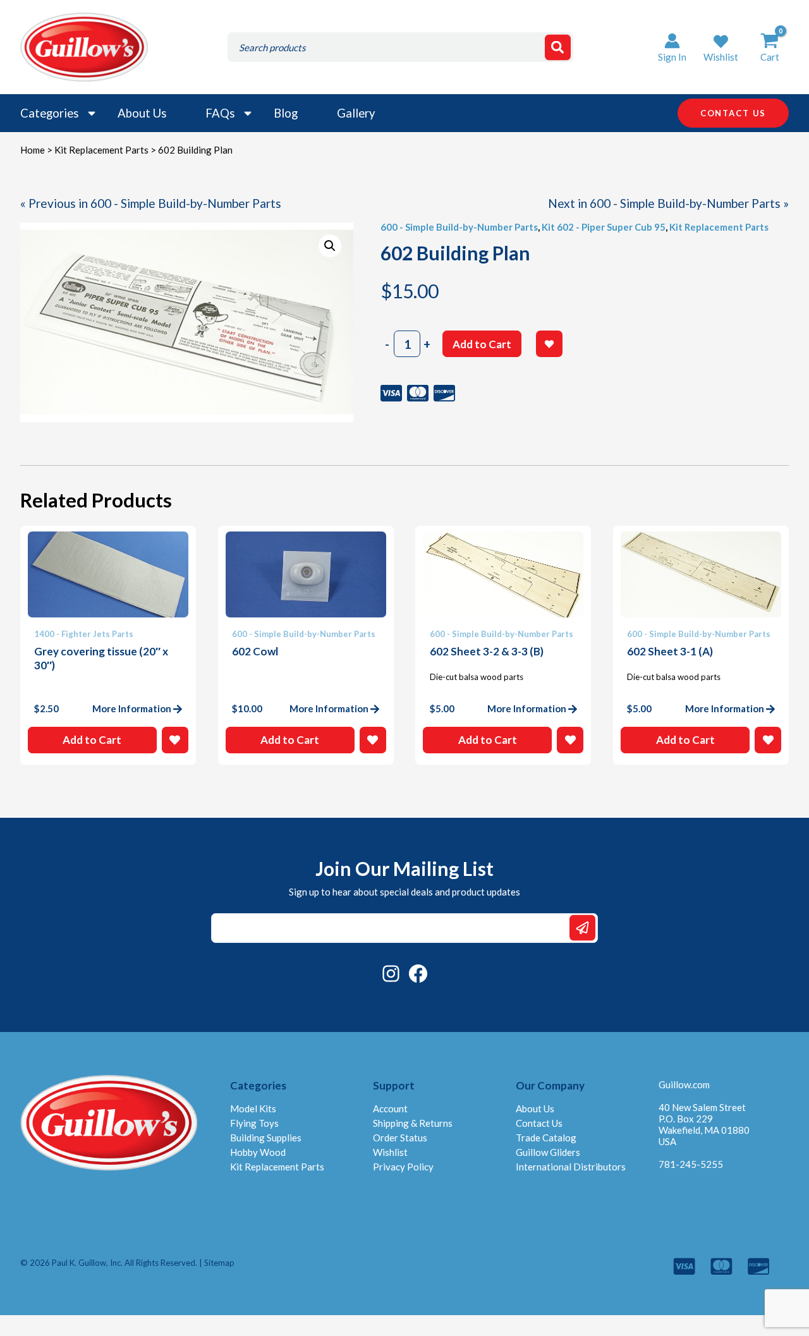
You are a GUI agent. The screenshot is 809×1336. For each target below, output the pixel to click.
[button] (720, 47)
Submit (582, 928)
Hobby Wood (258, 1152)
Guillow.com (684, 1084)
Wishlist (390, 1152)
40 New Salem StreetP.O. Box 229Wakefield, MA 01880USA (704, 1124)
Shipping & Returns (413, 1123)
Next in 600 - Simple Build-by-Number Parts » (668, 203)
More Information (131, 708)
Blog (286, 113)
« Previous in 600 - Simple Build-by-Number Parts (150, 203)
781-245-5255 (691, 1164)
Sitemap (219, 1263)
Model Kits (253, 1108)
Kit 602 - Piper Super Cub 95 (604, 227)
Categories (49, 113)
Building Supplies (265, 1137)
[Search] (558, 47)
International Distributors (571, 1166)
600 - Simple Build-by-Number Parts (459, 227)
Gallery (356, 113)
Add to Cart (482, 344)
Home (32, 149)
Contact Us (539, 1123)
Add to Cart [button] (92, 739)
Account (390, 1108)
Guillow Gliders (548, 1152)
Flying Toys (254, 1123)
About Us (142, 113)
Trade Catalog (546, 1137)
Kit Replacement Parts (101, 149)
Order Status (400, 1137)
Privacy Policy (403, 1166)
